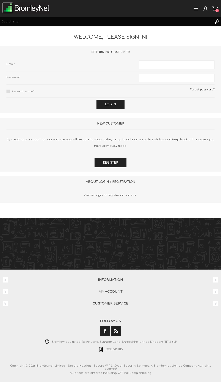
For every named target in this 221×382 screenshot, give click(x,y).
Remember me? (23, 91)
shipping (145, 372)
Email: (10, 64)
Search (216, 21)
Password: (13, 77)
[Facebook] (105, 331)
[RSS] (116, 331)
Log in (110, 104)
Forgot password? (202, 89)
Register (110, 162)
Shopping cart (215, 8)
